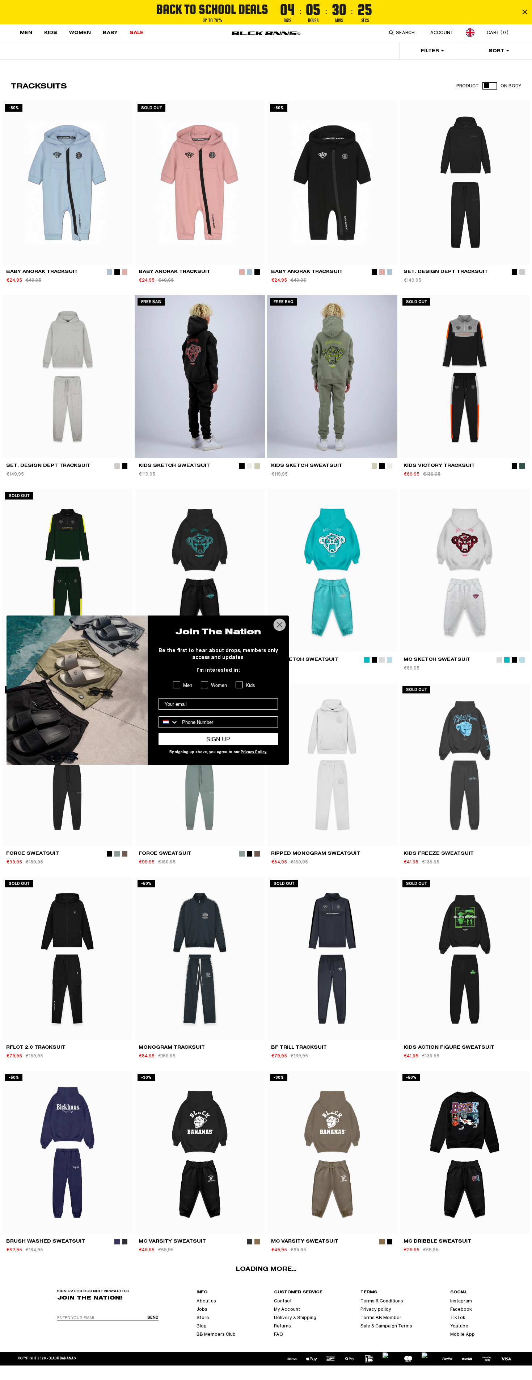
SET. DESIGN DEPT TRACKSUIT (446, 271)
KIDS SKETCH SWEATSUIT (174, 465)
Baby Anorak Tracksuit (42, 271)
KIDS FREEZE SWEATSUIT (439, 853)
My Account (287, 1309)
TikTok (457, 1317)
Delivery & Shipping (295, 1317)
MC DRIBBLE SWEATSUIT (437, 1241)
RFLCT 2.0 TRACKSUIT (36, 1047)
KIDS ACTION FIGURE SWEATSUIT (449, 1047)
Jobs (202, 1309)
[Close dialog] (279, 624)
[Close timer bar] (525, 12)
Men (26, 32)
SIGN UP (218, 739)
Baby (110, 32)
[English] (470, 32)
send (153, 1317)
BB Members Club (216, 1334)
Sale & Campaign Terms (386, 1326)
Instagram (461, 1301)
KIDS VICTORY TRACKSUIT (439, 465)
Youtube (459, 1326)
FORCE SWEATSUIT (32, 853)
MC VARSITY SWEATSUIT (172, 1241)
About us (206, 1301)
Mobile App (462, 1334)
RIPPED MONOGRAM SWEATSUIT (315, 853)
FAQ (278, 1334)
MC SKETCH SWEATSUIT (304, 659)
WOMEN (80, 32)
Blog (202, 1326)
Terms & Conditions (381, 1301)
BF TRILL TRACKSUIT (299, 1047)
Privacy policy (375, 1309)
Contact (283, 1301)
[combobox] (407, 33)
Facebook (461, 1309)
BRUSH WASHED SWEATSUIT (45, 1241)
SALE (137, 32)
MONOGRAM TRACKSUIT (172, 1047)
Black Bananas (62, 1358)
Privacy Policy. (254, 752)
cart (497, 32)
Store (203, 1317)
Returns (282, 1326)
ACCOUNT (441, 32)
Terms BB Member (380, 1317)
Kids (50, 32)
